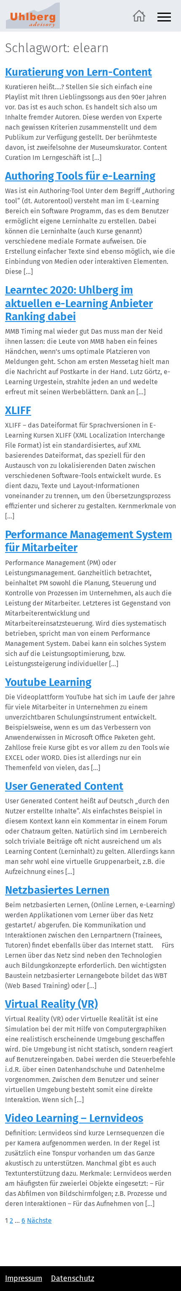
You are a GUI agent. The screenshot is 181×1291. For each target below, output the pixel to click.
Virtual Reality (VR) (51, 1004)
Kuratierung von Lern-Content (78, 72)
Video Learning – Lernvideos (74, 1118)
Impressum (23, 1278)
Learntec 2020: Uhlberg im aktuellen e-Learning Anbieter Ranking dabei (79, 303)
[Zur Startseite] (139, 15)
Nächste (39, 1221)
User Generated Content (64, 786)
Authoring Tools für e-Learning (80, 176)
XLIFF (18, 410)
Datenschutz (72, 1278)
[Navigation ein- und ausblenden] (164, 15)
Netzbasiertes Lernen (57, 890)
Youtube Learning (48, 682)
